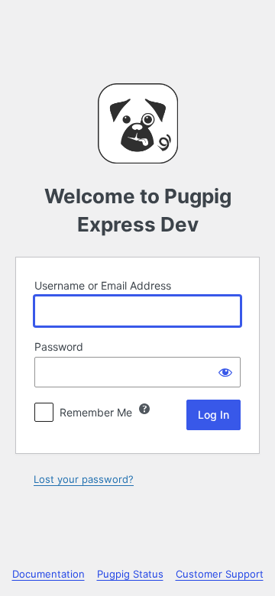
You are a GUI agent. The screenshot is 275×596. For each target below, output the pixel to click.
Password (58, 346)
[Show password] (225, 372)
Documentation (48, 574)
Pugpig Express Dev (138, 123)
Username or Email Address (102, 285)
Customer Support (220, 574)
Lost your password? (84, 479)
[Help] (144, 409)
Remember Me (96, 412)
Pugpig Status (130, 574)
